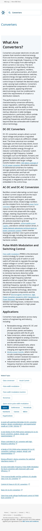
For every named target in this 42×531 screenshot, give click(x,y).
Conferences (15, 407)
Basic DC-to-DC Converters (10, 490)
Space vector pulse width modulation (16, 404)
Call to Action (7, 515)
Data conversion (8, 380)
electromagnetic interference (21, 295)
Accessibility (17, 515)
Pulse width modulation (11, 254)
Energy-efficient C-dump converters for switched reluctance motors (18, 460)
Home (6, 512)
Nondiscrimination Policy (10, 518)
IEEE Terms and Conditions (31, 521)
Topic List (13, 512)
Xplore (5, 407)
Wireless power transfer (15, 352)
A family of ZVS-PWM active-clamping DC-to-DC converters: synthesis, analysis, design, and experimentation (18, 451)
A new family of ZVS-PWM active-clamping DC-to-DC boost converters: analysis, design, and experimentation (19, 434)
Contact (21, 512)
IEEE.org (6, 2)
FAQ (27, 512)
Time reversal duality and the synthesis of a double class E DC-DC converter (19, 477)
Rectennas (6, 398)
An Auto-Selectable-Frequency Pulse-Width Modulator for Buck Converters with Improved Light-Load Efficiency (20, 469)
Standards (6, 412)
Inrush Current (24, 380)
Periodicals (27, 407)
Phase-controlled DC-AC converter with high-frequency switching (16, 443)
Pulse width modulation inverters (14, 392)
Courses (16, 412)
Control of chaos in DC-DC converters (14, 484)
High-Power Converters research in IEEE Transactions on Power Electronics (21, 297)
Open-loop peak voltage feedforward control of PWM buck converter (19, 497)
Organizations (7, 416)
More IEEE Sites (16, 2)
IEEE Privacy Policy (26, 518)
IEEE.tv (25, 412)
